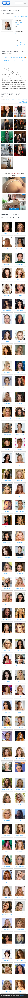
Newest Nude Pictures (11, 99)
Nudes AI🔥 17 (22, 59)
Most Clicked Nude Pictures (22, 100)
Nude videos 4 (15, 59)
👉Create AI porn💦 (22, 102)
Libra (16, 33)
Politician (17, 38)
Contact (22, 995)
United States (19, 29)
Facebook (17, 43)
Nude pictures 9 (6, 60)
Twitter (21, 43)
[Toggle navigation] (25, 3)
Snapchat (22, 45)
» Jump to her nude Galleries (20, 16)
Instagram (17, 45)
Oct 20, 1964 (19, 22)
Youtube (17, 47)
